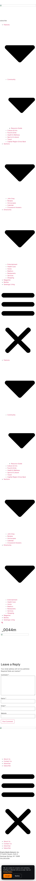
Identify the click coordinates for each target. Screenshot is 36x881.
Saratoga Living (9, 284)
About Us (7, 759)
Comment (5, 675)
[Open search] (2, 623)
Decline (17, 876)
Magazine (7, 280)
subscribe (3, 21)
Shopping (10, 278)
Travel (9, 139)
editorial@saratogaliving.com (10, 862)
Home (9, 269)
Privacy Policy (7, 872)
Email (3, 706)
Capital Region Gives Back (16, 141)
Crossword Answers (14, 207)
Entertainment (12, 264)
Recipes (10, 201)
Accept (7, 876)
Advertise (7, 763)
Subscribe (7, 766)
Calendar (10, 205)
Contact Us (8, 761)
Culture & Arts (12, 130)
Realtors (10, 271)
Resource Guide (16, 128)
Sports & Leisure (13, 137)
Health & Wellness (13, 135)
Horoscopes (11, 203)
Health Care (11, 267)
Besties (6, 282)
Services (10, 275)
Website (3, 713)
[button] (18, 322)
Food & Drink (11, 133)
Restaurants (11, 273)
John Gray (11, 198)
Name (3, 698)
